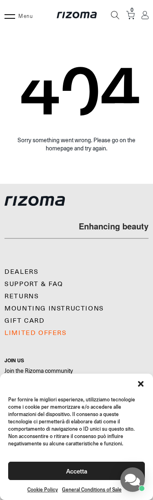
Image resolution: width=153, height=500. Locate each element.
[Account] (145, 15)
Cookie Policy (42, 489)
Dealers (21, 271)
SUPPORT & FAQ (33, 284)
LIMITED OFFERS (35, 333)
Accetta (76, 471)
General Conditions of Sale (92, 489)
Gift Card (24, 320)
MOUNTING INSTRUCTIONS (54, 308)
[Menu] (9, 15)
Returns (21, 296)
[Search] (115, 15)
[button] (141, 384)
